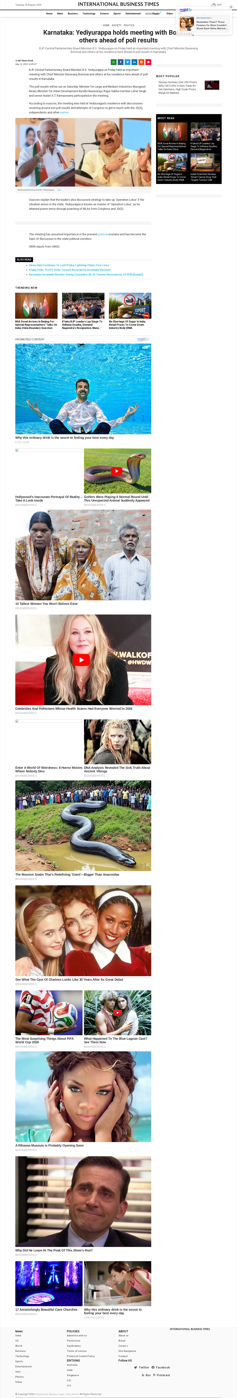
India (18, 1335)
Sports (117, 13)
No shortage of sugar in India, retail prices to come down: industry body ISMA (127, 325)
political (103, 234)
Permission (73, 1340)
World (18, 1346)
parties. (64, 112)
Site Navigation (127, 1351)
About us (123, 1335)
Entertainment (133, 13)
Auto (18, 1371)
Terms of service (77, 1351)
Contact (123, 1356)
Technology (89, 13)
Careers (123, 1346)
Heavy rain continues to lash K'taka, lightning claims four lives (69, 265)
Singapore (73, 1375)
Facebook (162, 1367)
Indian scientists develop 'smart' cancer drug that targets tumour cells (203, 177)
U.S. (69, 1385)
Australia (72, 1365)
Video (170, 13)
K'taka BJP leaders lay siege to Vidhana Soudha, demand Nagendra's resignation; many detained (82, 326)
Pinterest (162, 1375)
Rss (147, 1375)
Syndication (74, 1346)
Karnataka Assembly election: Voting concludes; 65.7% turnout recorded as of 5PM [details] (86, 274)
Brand (121, 1340)
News (60, 13)
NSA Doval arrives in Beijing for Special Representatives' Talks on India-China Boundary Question (36, 325)
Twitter (143, 1367)
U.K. (69, 1380)
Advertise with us (77, 1335)
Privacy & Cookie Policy (81, 1356)
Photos (19, 1377)
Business (73, 13)
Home (49, 13)
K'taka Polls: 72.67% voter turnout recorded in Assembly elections (70, 269)
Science (104, 13)
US (17, 1340)
